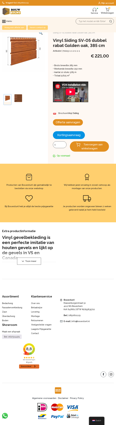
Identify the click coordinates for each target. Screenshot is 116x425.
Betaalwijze (36, 307)
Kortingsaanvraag (68, 135)
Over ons (35, 303)
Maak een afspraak (11, 332)
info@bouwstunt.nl (81, 321)
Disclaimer (63, 398)
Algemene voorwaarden (44, 398)
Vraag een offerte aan (14, 27)
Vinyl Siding (73, 113)
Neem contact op (38, 27)
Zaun (4, 312)
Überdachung (8, 316)
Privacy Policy (77, 398)
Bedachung (7, 303)
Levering (35, 312)
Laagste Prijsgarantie (41, 329)
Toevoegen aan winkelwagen (92, 146)
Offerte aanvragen (68, 122)
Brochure (63, 113)
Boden (5, 320)
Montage (35, 316)
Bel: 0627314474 (12, 337)
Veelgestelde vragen (41, 325)
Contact (35, 333)
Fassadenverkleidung (12, 307)
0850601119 (74, 315)
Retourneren (37, 320)
